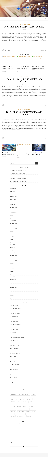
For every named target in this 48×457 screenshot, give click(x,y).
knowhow (23, 404)
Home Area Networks (14, 348)
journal (17, 404)
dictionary (33, 396)
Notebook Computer (14, 361)
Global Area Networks (14, 345)
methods (31, 406)
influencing (24, 401)
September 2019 (13, 228)
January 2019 (12, 250)
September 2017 (13, 292)
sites (12, 413)
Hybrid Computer (13, 351)
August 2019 (12, 231)
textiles (13, 416)
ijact (18, 401)
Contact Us (12, 380)
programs (13, 411)
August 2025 (12, 204)
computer (20, 394)
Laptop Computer (24, 76)
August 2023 (12, 215)
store (23, 413)
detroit (26, 396)
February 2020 (13, 220)
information (32, 401)
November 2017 (13, 287)
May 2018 (12, 271)
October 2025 (13, 199)
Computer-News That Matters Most (17, 173)
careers (33, 392)
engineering (22, 399)
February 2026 (13, 188)
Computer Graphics (14, 316)
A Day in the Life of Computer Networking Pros (8, 68)
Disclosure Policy (13, 377)
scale (28, 411)
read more (24, 46)
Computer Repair (13, 326)
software (17, 413)
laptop (29, 404)
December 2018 (13, 252)
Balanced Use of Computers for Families (18, 178)
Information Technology (15, 353)
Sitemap (11, 374)
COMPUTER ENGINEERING (15, 308)
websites (29, 416)
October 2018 (13, 258)
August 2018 (12, 263)
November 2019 (13, 223)
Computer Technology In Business (17, 337)
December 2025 (13, 193)
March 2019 (12, 244)
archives (21, 392)
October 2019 (13, 226)
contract (27, 394)
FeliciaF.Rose (7, 50)
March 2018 (12, 276)
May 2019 (12, 239)
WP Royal (9, 454)
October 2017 (13, 290)
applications (14, 392)
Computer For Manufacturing (15, 310)
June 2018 (12, 268)
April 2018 (12, 274)
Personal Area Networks (15, 364)
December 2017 (13, 284)
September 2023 (13, 212)
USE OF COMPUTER (14, 369)
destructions (19, 396)
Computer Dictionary (14, 305)
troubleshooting (21, 416)
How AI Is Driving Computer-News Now (18, 181)
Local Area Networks (14, 359)
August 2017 (12, 295)
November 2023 (13, 210)
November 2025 (13, 196)
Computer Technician (14, 335)
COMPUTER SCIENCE (14, 329)
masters (19, 406)
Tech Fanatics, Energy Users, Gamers (24, 26)
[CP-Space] (24, 8)
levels (34, 404)
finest (34, 399)
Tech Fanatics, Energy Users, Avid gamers (24, 113)
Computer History (13, 318)
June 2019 (12, 236)
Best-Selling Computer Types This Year (18, 170)
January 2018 (12, 282)
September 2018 (13, 260)
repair (23, 411)
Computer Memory (14, 321)
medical (25, 406)
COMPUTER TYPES (14, 340)
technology (29, 413)
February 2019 (13, 247)
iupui (12, 404)
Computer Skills (13, 332)
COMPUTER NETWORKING (24, 24)
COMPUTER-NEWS (14, 343)
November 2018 (13, 255)
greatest (13, 401)
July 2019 (12, 234)
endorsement (14, 399)
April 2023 (12, 218)
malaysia (13, 406)
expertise (29, 399)
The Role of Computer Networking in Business (19, 175)
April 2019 (12, 242)
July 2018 (12, 266)
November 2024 (13, 207)
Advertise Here (13, 382)
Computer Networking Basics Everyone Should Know (23, 68)
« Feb (11, 442)
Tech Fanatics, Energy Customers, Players (24, 80)
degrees (33, 394)
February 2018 (13, 279)
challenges (13, 394)
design (12, 396)
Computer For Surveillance (15, 313)
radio (19, 411)
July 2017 (12, 298)
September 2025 (13, 201)
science (33, 411)
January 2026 (12, 191)
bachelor (27, 392)
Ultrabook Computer (14, 367)
